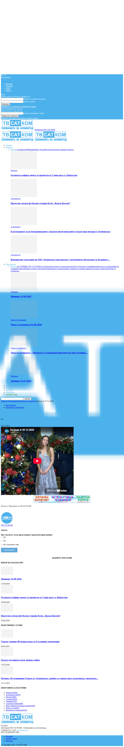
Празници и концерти (57, 269)
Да (4, 537)
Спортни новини (59, 150)
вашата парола (29, 102)
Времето (9, 388)
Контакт (9, 84)
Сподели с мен (98, 269)
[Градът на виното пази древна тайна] (7, 655)
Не (4, 541)
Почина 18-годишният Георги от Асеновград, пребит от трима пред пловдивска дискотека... (49, 678)
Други (76, 266)
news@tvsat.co (22, 730)
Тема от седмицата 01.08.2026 (26, 324)
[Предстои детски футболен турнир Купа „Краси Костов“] (24, 196)
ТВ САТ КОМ (7, 421)
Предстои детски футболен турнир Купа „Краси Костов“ (40, 203)
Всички (14, 150)
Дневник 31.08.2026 (21, 296)
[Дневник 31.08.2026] (24, 290)
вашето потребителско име (34, 99)
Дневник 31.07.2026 (21, 381)
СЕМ (8, 88)
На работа (20, 269)
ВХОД (8, 90)
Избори (30, 150)
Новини (9, 147)
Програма (10, 392)
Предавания (11, 264)
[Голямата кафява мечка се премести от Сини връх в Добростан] (24, 168)
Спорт (106, 269)
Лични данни (11, 739)
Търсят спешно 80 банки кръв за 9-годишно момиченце (30, 641)
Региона (48, 150)
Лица (111, 266)
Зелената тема (85, 266)
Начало (9, 145)
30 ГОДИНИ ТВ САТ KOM (28, 266)
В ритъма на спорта (58, 266)
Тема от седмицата (18, 320)
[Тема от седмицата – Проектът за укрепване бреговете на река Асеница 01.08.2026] (24, 346)
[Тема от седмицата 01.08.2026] (24, 318)
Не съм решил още (11, 545)
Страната (70, 150)
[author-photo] (7, 523)
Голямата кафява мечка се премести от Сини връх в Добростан (44, 175)
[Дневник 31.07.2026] (24, 374)
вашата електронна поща (33, 113)
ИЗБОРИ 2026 (12, 386)
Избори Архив (39, 150)
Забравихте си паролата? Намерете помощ (18, 107)
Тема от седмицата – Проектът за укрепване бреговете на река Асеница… (49, 352)
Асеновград (22, 150)
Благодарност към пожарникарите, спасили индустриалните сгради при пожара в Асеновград (60, 231)
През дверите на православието (79, 269)
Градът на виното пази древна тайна (20, 660)
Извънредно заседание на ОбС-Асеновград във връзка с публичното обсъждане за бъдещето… (60, 259)
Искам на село (103, 266)
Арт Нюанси (45, 266)
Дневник (70, 266)
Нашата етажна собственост (36, 269)
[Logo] (17, 141)
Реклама (9, 86)
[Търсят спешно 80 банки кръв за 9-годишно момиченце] (7, 637)
